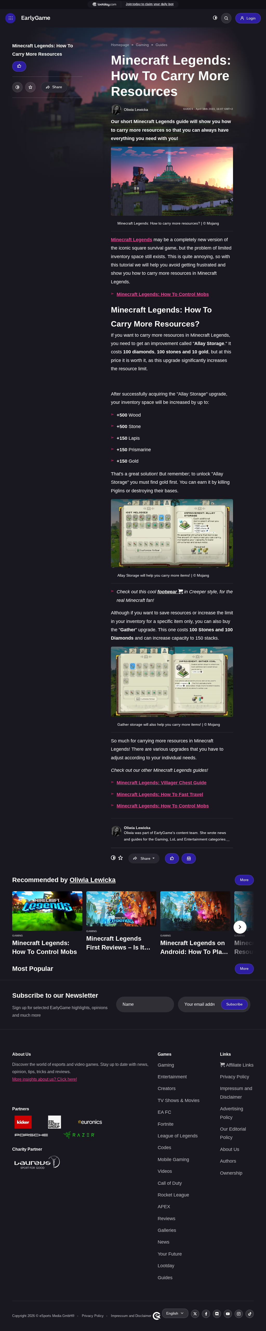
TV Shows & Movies (179, 1100)
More (244, 880)
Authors (228, 1161)
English (172, 1313)
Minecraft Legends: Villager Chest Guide (162, 782)
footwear (167, 591)
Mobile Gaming (173, 1159)
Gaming (142, 45)
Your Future (170, 1254)
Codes (164, 1147)
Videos (165, 1171)
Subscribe (234, 1004)
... (228, 839)
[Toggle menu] (10, 18)
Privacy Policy (234, 1076)
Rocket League (173, 1195)
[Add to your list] (30, 87)
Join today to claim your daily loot (150, 4)
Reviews (166, 1218)
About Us (229, 1149)
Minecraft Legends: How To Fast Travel (160, 794)
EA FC (164, 1112)
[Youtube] (228, 1314)
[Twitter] (195, 1314)
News (163, 1242)
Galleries (167, 1230)
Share (57, 87)
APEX (164, 1206)
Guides (161, 45)
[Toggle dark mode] (215, 18)
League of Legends (178, 1135)
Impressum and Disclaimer (131, 1316)
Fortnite (166, 1124)
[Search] (226, 18)
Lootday (166, 1265)
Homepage (120, 45)
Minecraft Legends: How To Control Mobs (163, 294)
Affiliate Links (239, 1065)
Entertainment (172, 1076)
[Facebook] (206, 1314)
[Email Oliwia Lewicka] (189, 858)
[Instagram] (239, 1314)
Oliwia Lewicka (137, 828)
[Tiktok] (249, 1314)
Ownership (231, 1173)
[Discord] (217, 1314)
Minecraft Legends (131, 239)
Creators (167, 1088)
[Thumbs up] (19, 66)
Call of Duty (170, 1183)
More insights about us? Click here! (44, 1079)
